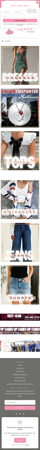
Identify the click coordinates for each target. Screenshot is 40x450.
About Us (20, 368)
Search (20, 365)
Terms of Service (20, 381)
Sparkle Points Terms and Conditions (20, 384)
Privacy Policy (20, 378)
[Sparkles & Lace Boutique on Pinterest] (20, 414)
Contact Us (20, 371)
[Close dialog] (37, 3)
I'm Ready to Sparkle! (20, 20)
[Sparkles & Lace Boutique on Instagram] (23, 414)
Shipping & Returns (20, 374)
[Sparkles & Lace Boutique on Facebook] (16, 414)
